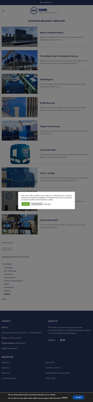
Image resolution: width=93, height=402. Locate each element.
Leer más (47, 204)
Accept (78, 397)
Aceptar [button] (25, 204)
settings (64, 398)
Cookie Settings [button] (37, 204)
